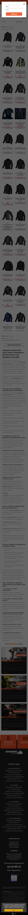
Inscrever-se (14, 14)
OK (13, 910)
